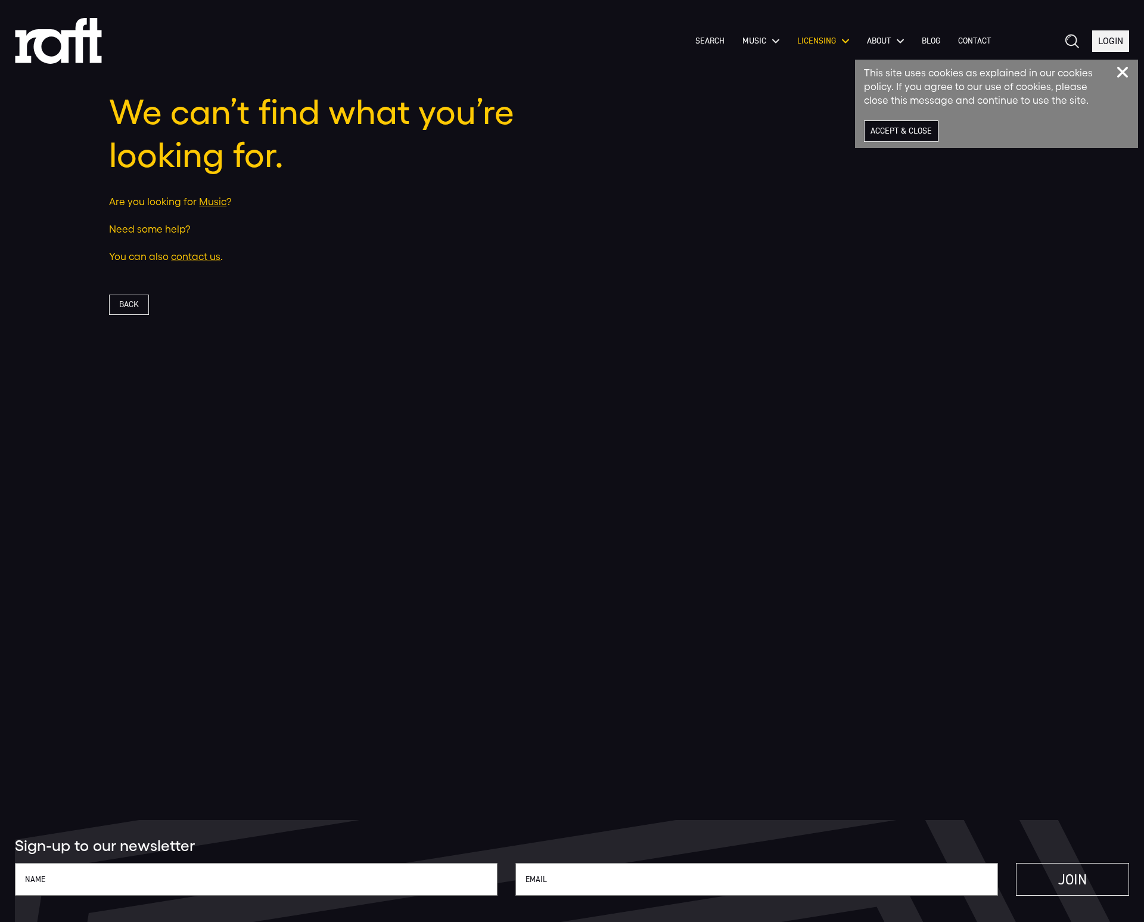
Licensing (816, 41)
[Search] (1071, 41)
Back (129, 304)
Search (710, 41)
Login (1110, 41)
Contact (974, 41)
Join (1072, 879)
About (879, 41)
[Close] (1122, 72)
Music (754, 41)
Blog (931, 41)
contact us (195, 256)
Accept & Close (901, 131)
